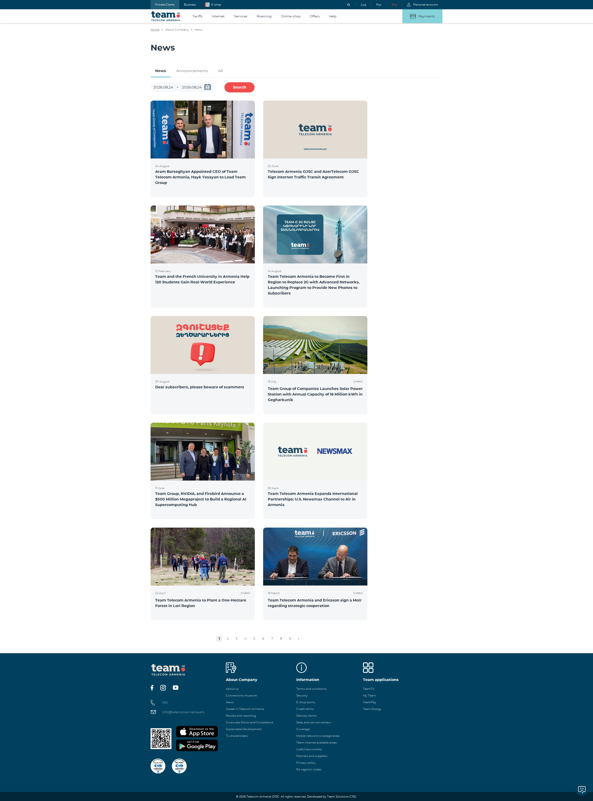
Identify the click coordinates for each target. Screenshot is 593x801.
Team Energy (372, 709)
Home (155, 29)
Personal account (425, 4)
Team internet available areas (316, 742)
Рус (378, 4)
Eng (394, 4)
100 (164, 702)
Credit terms (305, 709)
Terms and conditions (311, 688)
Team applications (381, 680)
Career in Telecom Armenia (245, 709)
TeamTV (368, 688)
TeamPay (369, 702)
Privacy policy (306, 762)
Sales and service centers (313, 722)
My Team (369, 695)
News (160, 71)
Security (302, 695)
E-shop (216, 4)
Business (190, 4)
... (207, 87)
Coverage (303, 729)
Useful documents (309, 749)
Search (239, 87)
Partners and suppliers (312, 756)
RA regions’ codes (308, 769)
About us (232, 688)
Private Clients (165, 4)
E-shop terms (305, 702)
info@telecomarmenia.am (183, 712)
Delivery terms (306, 715)
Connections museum (241, 695)
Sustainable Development (244, 729)
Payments (426, 16)
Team (166, 16)
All (220, 71)
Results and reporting (241, 715)
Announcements (192, 71)
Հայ (363, 4)
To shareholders (237, 736)
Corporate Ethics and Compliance (249, 722)
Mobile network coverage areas (318, 736)
